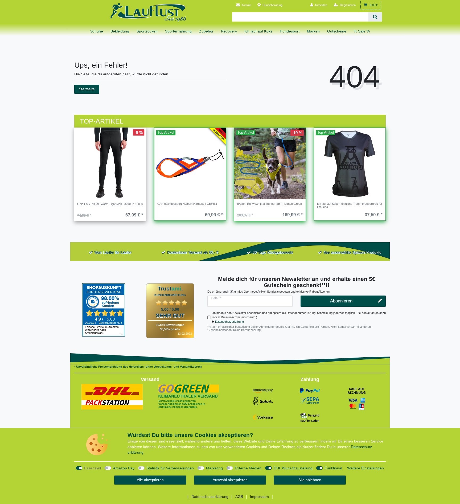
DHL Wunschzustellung (293, 468)
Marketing (214, 468)
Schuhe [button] (96, 31)
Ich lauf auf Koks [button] (258, 31)
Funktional (333, 468)
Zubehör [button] (206, 31)
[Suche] (375, 17)
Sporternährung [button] (178, 31)
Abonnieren (341, 301)
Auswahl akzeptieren (230, 480)
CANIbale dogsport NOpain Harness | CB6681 (187, 203)
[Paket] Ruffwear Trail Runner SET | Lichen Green (269, 203)
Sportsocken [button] (147, 31)
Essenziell (92, 468)
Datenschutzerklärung (229, 321)
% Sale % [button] (362, 31)
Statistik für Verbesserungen (170, 468)
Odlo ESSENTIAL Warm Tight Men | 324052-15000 (110, 204)
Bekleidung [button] (119, 31)
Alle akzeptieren (150, 480)
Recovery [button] (229, 31)
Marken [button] (313, 31)
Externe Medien (248, 468)
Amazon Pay (123, 468)
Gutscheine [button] (336, 31)
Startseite (87, 89)
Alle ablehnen (309, 480)
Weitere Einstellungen (365, 468)
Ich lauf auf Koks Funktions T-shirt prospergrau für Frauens (349, 205)
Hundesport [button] (289, 31)
